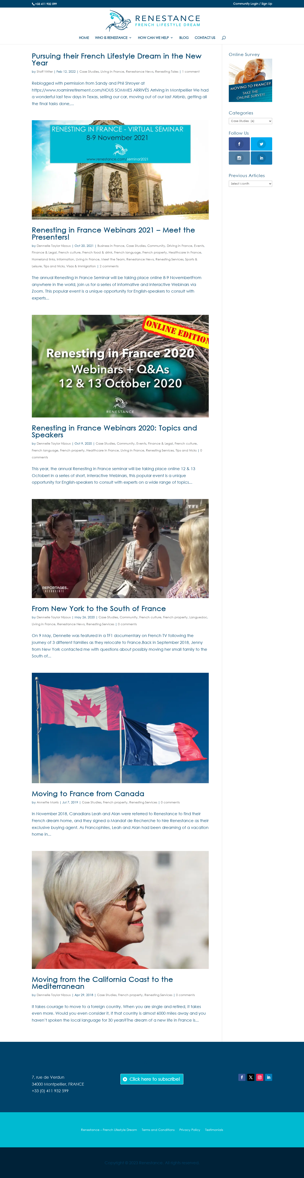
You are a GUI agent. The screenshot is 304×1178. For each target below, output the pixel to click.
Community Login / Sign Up (252, 4)
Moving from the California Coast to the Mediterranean (102, 982)
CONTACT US (205, 38)
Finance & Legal (44, 252)
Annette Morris (48, 802)
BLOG (184, 38)
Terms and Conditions (158, 1130)
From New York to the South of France (99, 608)
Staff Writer (45, 71)
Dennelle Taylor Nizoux (54, 246)
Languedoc (198, 617)
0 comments (127, 624)
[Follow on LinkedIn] (268, 1077)
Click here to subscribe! (155, 1079)
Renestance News (139, 71)
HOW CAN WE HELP (153, 38)
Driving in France (179, 246)
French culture (70, 252)
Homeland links (43, 259)
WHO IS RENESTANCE (111, 38)
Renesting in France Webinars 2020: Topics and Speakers (114, 431)
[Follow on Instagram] (259, 1077)
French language (127, 252)
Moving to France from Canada (88, 793)
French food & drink (97, 252)
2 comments (109, 266)
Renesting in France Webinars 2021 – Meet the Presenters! (113, 233)
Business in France (110, 246)
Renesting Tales (166, 71)
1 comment (191, 71)
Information (65, 259)
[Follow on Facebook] (241, 1077)
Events (199, 246)
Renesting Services (169, 259)
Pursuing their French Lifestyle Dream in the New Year (117, 59)
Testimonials (214, 1130)
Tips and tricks (54, 266)
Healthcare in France (185, 252)
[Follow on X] (250, 1077)
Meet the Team (113, 259)
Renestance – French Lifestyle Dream (109, 1130)
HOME (84, 38)
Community (156, 246)
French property (154, 252)
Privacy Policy (189, 1130)
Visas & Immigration (81, 266)
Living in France (112, 71)
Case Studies (89, 71)
